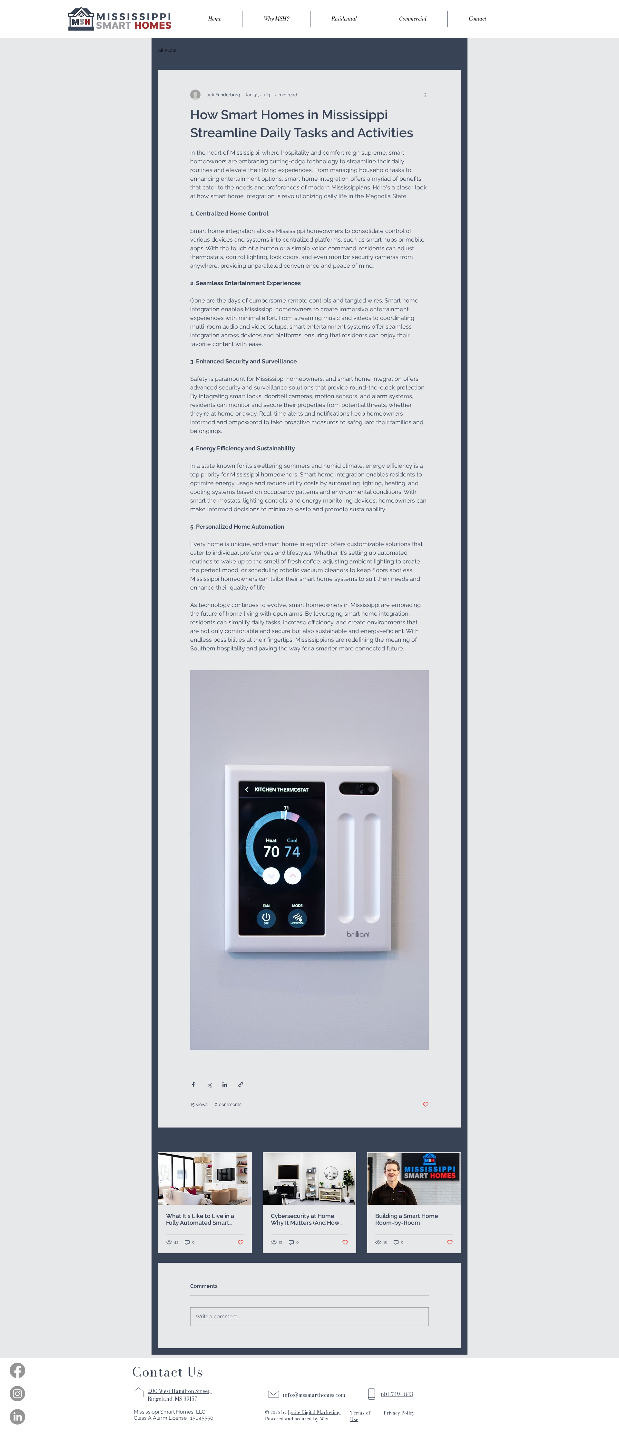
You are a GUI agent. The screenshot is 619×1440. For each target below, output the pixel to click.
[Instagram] (17, 1393)
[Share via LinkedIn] (225, 1084)
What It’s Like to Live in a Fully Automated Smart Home (200, 1219)
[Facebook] (17, 1370)
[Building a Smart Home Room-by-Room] (414, 1179)
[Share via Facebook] (193, 1084)
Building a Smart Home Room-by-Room (406, 1219)
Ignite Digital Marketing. (314, 1412)
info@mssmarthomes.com (314, 1395)
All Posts (167, 50)
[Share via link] (241, 1084)
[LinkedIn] (17, 1417)
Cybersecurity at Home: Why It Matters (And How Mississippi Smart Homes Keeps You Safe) (305, 1219)
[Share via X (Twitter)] (209, 1084)
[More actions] (425, 95)
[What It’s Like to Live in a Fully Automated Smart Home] (204, 1179)
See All (453, 1140)
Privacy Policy (399, 1412)
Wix (324, 1418)
